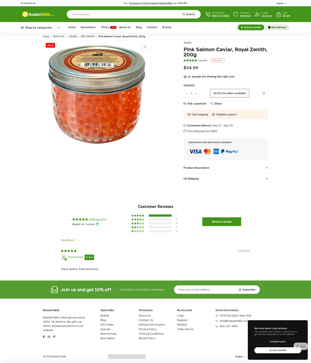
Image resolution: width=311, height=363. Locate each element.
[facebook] (44, 336)
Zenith (187, 42)
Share (218, 103)
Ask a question (196, 103)
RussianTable (51, 310)
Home (72, 27)
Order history (185, 329)
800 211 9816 (220, 16)
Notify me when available (230, 93)
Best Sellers (107, 338)
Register (182, 320)
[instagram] (49, 336)
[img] (68, 250)
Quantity (189, 85)
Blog (139, 27)
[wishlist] (264, 93)
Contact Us (29, 3)
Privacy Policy (148, 329)
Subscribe (248, 289)
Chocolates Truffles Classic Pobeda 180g (150, 3)
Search (190, 14)
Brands (166, 27)
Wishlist (182, 324)
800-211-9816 (229, 326)
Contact (152, 27)
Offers (105, 27)
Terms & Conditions (151, 333)
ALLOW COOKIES (277, 350)
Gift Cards (106, 324)
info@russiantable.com (234, 320)
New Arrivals (108, 333)
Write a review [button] (221, 221)
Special (105, 329)
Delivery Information (152, 324)
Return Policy (147, 338)
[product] (145, 46)
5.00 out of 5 (97, 219)
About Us (125, 27)
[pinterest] (54, 336)
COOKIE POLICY (278, 341)
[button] (190, 60)
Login (180, 315)
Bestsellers (88, 27)
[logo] (38, 14)
